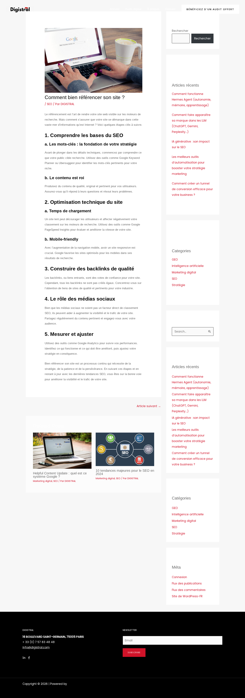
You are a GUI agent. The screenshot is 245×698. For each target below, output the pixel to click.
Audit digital (133, 9)
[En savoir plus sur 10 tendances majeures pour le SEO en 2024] (125, 449)
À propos (153, 9)
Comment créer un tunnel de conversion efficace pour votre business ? (192, 189)
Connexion (179, 577)
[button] (210, 9)
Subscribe (134, 652)
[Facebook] (29, 657)
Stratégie (178, 285)
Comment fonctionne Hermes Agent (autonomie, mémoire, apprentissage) (191, 99)
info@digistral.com (36, 647)
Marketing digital (42, 481)
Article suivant (149, 406)
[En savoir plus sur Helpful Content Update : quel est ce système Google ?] (62, 450)
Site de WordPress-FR (187, 596)
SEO (49, 104)
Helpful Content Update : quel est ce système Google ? (60, 474)
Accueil (115, 9)
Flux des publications (187, 583)
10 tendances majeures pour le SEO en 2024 (125, 472)
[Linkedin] (24, 657)
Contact (170, 9)
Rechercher (180, 31)
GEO (175, 260)
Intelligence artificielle (188, 266)
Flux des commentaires (189, 590)
